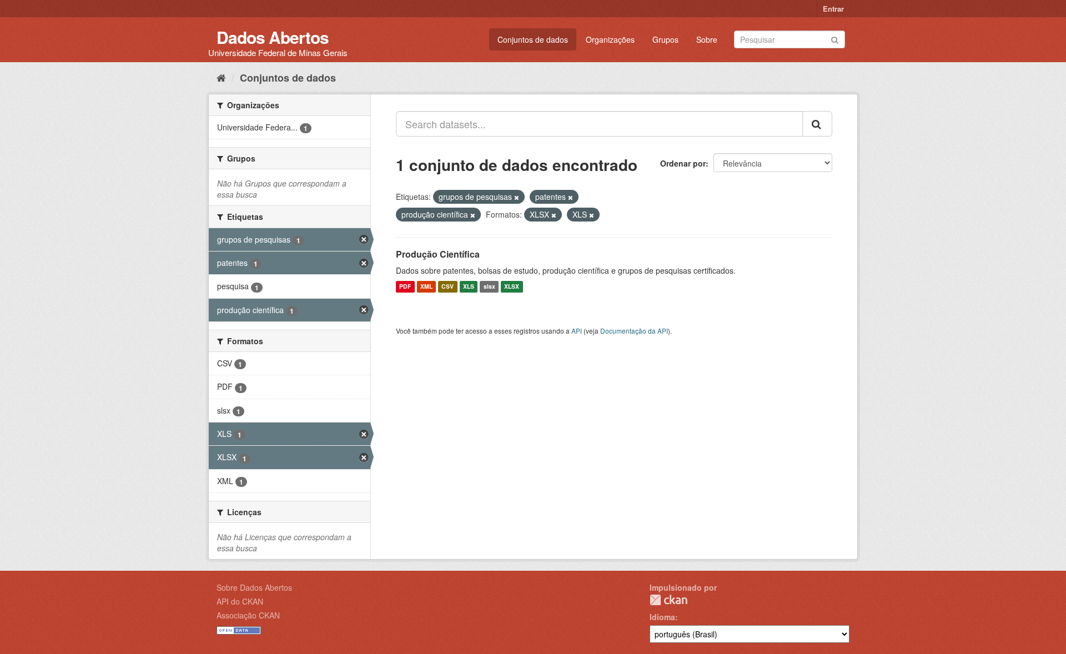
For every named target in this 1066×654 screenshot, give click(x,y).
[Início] (221, 77)
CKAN (668, 600)
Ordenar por (683, 163)
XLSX (511, 287)
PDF (405, 287)
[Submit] (834, 38)
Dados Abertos (273, 37)
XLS (468, 287)
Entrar (833, 8)
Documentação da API (634, 330)
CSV (447, 287)
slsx (489, 287)
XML (426, 287)
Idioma (662, 616)
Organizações (610, 39)
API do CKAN (240, 601)
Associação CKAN (248, 615)
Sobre (706, 39)
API (576, 330)
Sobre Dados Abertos (254, 587)
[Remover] (516, 197)
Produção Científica (438, 254)
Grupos (665, 39)
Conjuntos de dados (532, 39)
